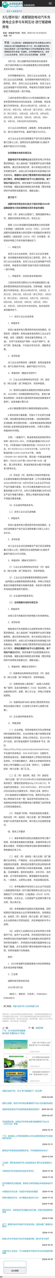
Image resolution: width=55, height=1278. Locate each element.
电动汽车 (21, 1006)
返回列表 (39, 1028)
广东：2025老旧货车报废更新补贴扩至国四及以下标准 (13, 1031)
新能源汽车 (17, 11)
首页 (8, 11)
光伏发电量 (30, 1006)
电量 (15, 1006)
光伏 (37, 1006)
